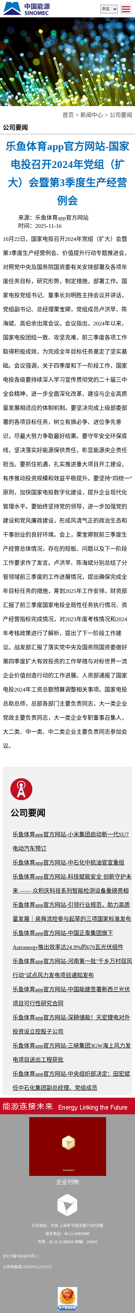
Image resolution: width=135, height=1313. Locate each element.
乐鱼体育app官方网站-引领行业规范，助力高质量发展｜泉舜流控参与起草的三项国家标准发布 (72, 912)
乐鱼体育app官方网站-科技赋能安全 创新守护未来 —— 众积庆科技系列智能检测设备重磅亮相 (72, 884)
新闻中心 (91, 115)
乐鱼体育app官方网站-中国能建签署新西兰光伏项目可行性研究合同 (71, 996)
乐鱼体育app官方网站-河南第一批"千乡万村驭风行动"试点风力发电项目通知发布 (72, 968)
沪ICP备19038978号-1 (20, 1256)
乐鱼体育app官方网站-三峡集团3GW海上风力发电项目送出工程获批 (72, 1053)
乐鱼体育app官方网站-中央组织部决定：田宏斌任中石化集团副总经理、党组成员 (71, 1081)
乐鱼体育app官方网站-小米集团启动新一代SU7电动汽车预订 (71, 841)
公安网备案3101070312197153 (27, 1267)
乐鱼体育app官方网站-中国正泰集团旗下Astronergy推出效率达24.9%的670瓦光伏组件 (68, 940)
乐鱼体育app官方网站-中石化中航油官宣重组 (68, 863)
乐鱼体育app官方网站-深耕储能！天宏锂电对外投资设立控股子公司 (71, 1024)
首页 (68, 115)
